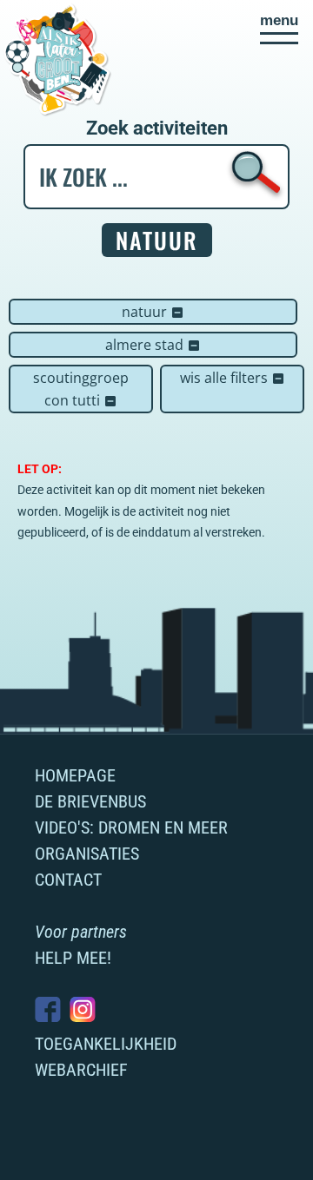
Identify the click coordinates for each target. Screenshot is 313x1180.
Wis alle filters (232, 377)
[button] (279, 28)
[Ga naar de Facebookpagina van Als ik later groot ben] (48, 1009)
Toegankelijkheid (105, 1043)
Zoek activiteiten (157, 128)
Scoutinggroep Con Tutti (81, 389)
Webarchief (81, 1069)
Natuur (153, 311)
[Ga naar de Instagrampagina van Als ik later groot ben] (83, 1009)
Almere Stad (153, 344)
